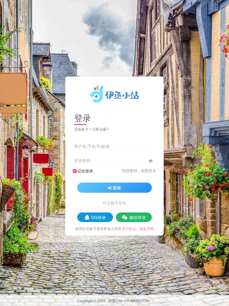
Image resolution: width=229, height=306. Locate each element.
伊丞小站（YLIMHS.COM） (130, 300)
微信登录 (137, 217)
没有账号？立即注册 (90, 128)
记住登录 (85, 171)
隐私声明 (147, 228)
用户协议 (129, 228)
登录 (117, 188)
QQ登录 (98, 217)
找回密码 (129, 170)
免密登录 (148, 170)
